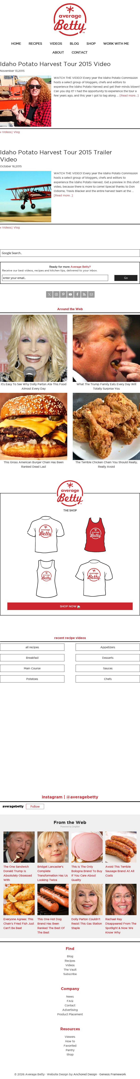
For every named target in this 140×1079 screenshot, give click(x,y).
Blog (70, 956)
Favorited (70, 1045)
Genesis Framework (112, 1074)
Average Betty (70, 20)
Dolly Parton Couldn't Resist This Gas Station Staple (86, 923)
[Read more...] (129, 95)
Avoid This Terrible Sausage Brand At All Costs (119, 871)
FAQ (70, 1000)
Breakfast (32, 657)
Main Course (32, 668)
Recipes (70, 960)
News (70, 996)
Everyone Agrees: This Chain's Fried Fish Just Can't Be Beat (18, 923)
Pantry (70, 1050)
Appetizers (107, 647)
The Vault (70, 969)
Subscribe (70, 974)
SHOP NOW (68, 606)
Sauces (108, 668)
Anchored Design (85, 1074)
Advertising (70, 1009)
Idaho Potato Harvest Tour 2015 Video (55, 64)
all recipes (32, 647)
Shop (70, 1054)
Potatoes (32, 678)
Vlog (16, 131)
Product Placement (70, 1014)
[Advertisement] (25, 737)
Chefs (108, 678)
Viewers (70, 1036)
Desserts (108, 657)
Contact (70, 1005)
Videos (6, 131)
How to (70, 1041)
